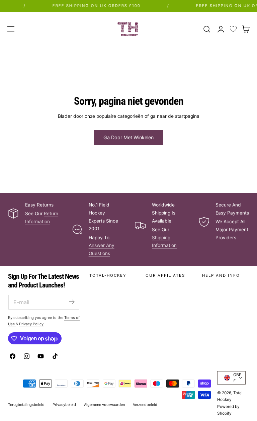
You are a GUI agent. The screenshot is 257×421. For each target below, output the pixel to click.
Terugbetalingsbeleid (26, 404)
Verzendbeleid (145, 404)
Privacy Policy (31, 324)
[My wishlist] (233, 29)
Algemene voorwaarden (104, 404)
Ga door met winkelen (128, 137)
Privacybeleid (64, 404)
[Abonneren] (72, 301)
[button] (11, 29)
